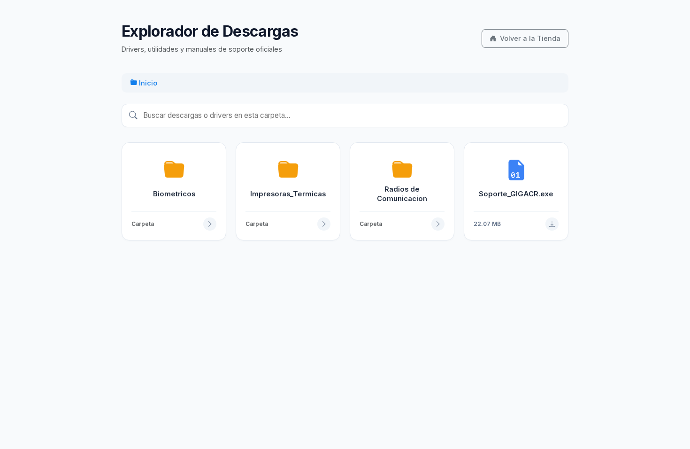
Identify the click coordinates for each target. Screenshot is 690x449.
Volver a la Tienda (530, 38)
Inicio (147, 83)
